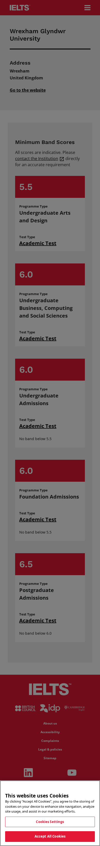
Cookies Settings (50, 821)
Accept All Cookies (50, 836)
